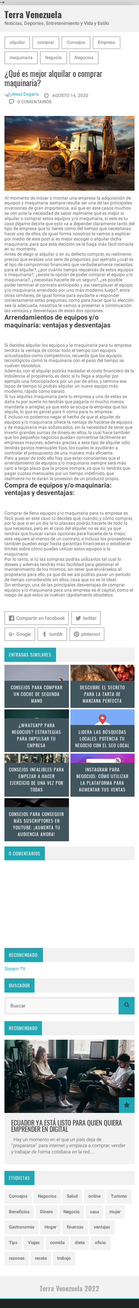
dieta (80, 1242)
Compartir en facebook (40, 618)
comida (57, 1242)
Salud (72, 1196)
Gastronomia (21, 1227)
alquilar (17, 42)
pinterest (90, 634)
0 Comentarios (34, 101)
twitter (90, 618)
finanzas (75, 1227)
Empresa (106, 42)
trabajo (64, 1258)
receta (41, 1258)
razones (16, 1258)
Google (23, 634)
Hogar (50, 1227)
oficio (100, 1242)
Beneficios (19, 1211)
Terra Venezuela (33, 14)
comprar (45, 42)
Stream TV (15, 968)
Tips (13, 1242)
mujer (114, 1211)
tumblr (56, 634)
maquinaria (21, 57)
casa (94, 1211)
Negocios (84, 57)
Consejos (76, 42)
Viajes (34, 1242)
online (94, 1196)
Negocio (53, 57)
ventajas (102, 1227)
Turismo (119, 1196)
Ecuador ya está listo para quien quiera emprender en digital (66, 1126)
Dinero (46, 1211)
